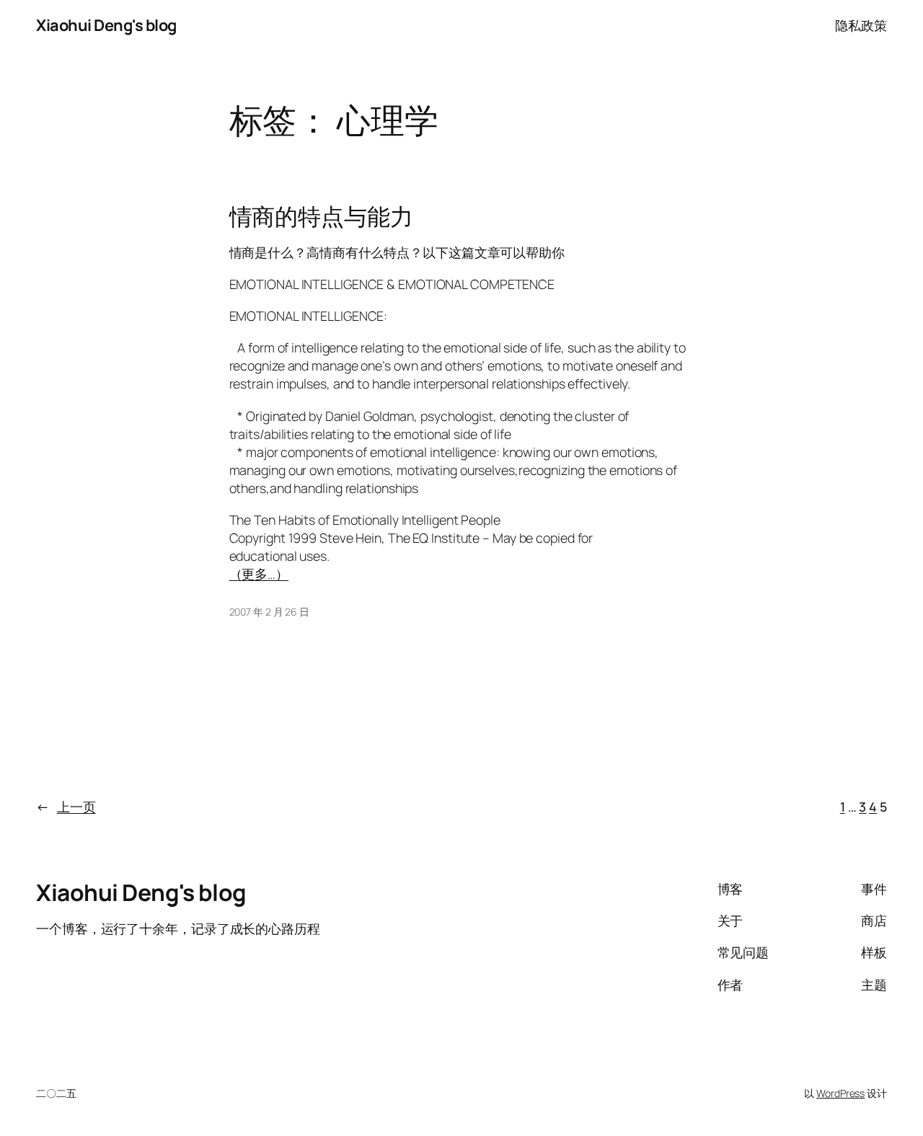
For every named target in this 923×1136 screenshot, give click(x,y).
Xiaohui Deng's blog (106, 25)
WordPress (840, 1093)
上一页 (66, 806)
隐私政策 (861, 25)
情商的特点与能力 (321, 217)
